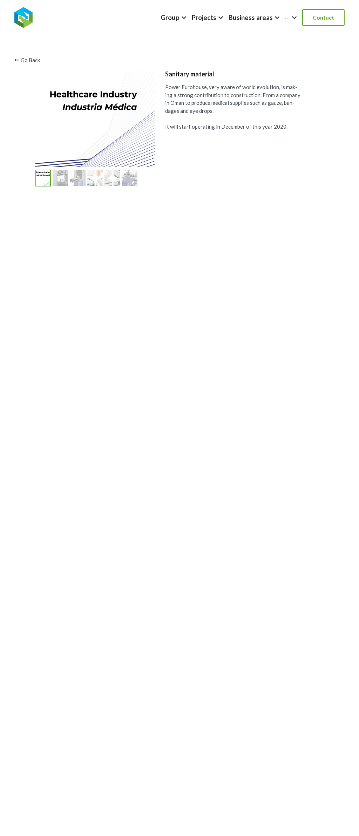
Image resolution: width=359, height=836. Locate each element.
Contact (323, 17)
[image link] (23, 17)
